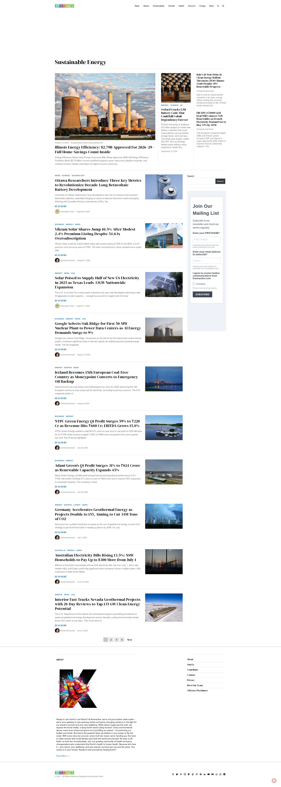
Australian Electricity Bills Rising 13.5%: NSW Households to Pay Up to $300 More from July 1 (95, 557)
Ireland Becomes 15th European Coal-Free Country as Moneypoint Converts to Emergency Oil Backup (96, 377)
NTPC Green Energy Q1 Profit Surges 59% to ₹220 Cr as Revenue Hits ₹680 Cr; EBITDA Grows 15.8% (97, 423)
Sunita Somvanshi (67, 260)
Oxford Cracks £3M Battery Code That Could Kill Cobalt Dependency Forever (174, 115)
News (79, 142)
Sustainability (93, 142)
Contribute (192, 669)
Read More (61, 206)
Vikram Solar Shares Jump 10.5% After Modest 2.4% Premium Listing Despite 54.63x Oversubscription (95, 234)
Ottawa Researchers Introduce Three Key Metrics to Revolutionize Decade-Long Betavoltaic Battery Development (98, 185)
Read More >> (63, 755)
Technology (78, 175)
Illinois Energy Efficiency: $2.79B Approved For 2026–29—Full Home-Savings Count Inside (105, 149)
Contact (191, 674)
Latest (76, 505)
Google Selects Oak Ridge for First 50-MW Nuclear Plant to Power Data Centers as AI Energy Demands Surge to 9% (98, 328)
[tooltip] (173, 774)
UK (181, 105)
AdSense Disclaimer (197, 690)
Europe (206, 91)
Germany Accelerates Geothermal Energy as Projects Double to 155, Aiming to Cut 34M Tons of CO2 (96, 514)
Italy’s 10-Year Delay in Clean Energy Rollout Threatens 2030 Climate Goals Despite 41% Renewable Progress (210, 80)
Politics (85, 142)
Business (59, 224)
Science (174, 105)
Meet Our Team (195, 685)
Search (190, 175)
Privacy (191, 680)
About (190, 659)
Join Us (190, 664)
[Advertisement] (140, 33)
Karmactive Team (67, 211)
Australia (60, 550)
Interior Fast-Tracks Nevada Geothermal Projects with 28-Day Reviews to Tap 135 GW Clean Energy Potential (97, 604)
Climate (200, 91)
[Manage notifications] (274, 780)
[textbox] (97, 734)
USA (101, 142)
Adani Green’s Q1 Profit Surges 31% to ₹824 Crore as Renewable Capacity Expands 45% (97, 467)
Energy (74, 142)
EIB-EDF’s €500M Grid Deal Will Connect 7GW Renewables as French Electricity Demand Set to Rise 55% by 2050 (211, 118)
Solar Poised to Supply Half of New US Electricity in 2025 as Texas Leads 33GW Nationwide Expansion (97, 282)
